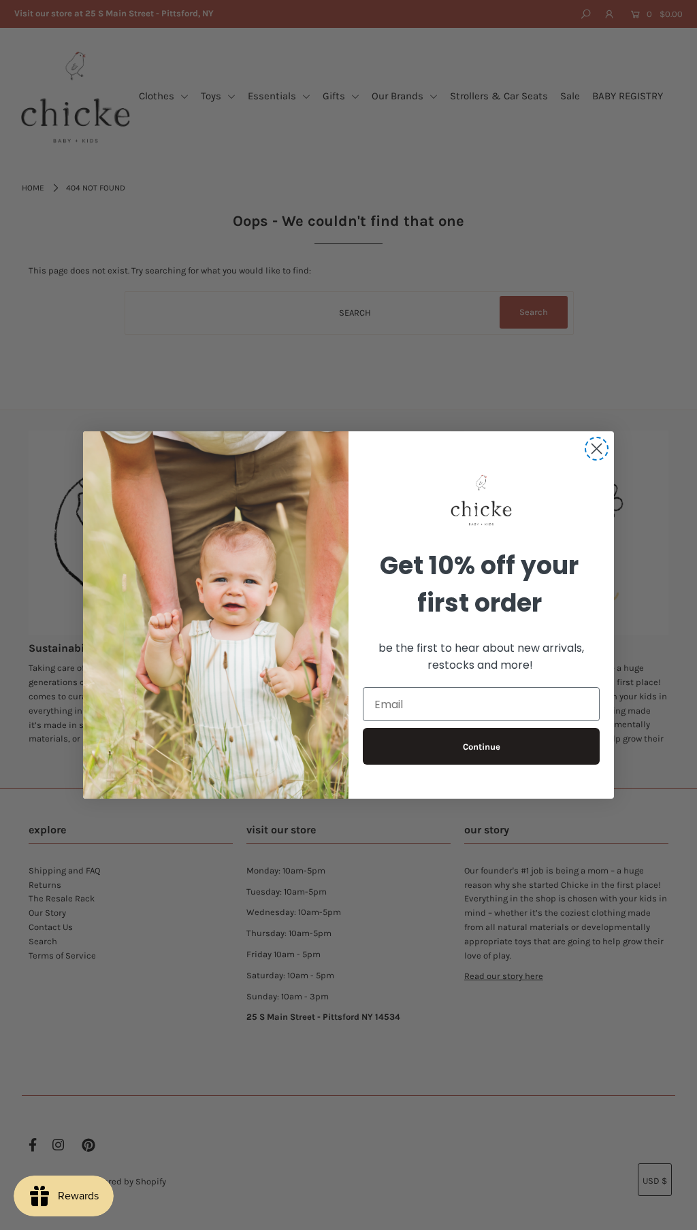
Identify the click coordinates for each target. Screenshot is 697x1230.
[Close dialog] (597, 449)
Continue (481, 747)
